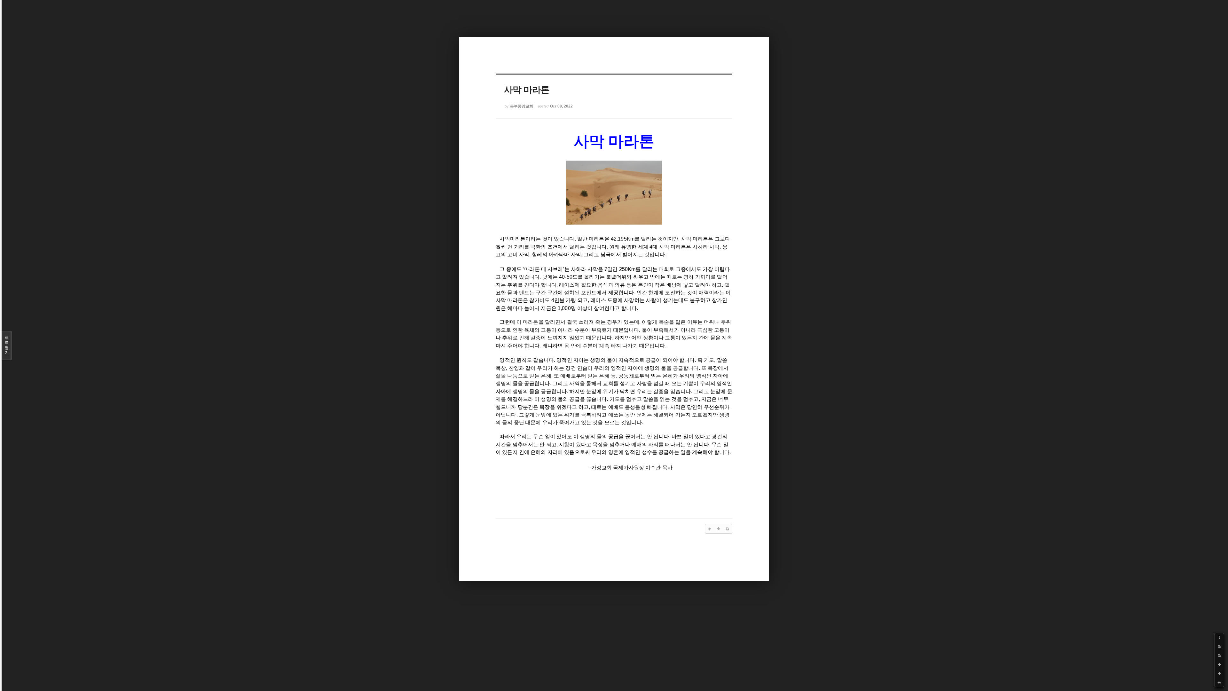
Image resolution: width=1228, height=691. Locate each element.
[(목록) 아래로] (1219, 673)
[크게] (1219, 646)
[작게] (1219, 655)
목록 (7, 345)
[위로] (1219, 664)
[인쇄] (1219, 682)
